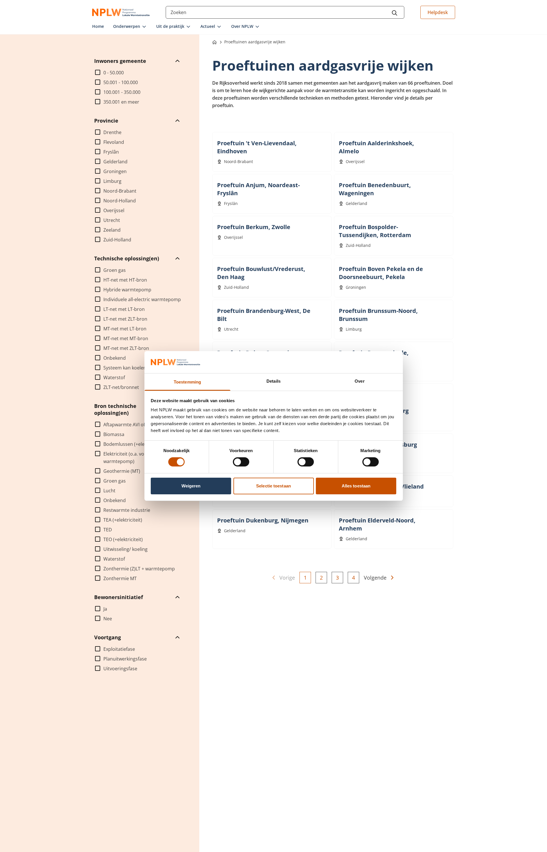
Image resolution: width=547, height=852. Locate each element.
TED (107, 529)
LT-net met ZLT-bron (125, 319)
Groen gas (114, 270)
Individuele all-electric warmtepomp (142, 299)
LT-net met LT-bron (124, 309)
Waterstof (114, 377)
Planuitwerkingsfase (125, 659)
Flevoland (113, 142)
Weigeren (191, 485)
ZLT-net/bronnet (121, 387)
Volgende (375, 577)
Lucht (109, 490)
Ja (105, 609)
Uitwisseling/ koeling (125, 549)
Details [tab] (273, 381)
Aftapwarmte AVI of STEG (130, 424)
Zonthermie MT (120, 578)
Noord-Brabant (119, 191)
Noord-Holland (119, 200)
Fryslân (111, 152)
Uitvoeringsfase (120, 668)
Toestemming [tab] (187, 381)
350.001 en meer (121, 102)
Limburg (112, 181)
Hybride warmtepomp (127, 289)
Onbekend (114, 358)
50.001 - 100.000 (120, 82)
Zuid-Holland (117, 240)
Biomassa (113, 434)
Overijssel (113, 210)
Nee (107, 618)
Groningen (115, 171)
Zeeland (112, 230)
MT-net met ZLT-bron (126, 348)
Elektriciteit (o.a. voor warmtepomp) (126, 457)
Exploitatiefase (119, 649)
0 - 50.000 (113, 72)
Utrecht (111, 220)
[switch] (241, 461)
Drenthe (112, 132)
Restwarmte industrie (126, 510)
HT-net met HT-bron (125, 280)
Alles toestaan (356, 485)
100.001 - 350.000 (121, 92)
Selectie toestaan (273, 485)
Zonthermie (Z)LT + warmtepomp (139, 569)
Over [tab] (359, 381)
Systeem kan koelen (124, 368)
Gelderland (115, 161)
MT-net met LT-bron (124, 329)
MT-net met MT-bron (125, 338)
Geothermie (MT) (121, 471)
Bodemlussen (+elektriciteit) (133, 444)
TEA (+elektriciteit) (122, 520)
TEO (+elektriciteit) (123, 539)
